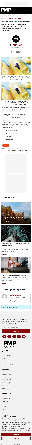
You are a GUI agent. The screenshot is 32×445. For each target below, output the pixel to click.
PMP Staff (17, 45)
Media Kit (5, 413)
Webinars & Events (8, 389)
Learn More (16, 438)
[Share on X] (14, 52)
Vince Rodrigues (15, 295)
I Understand (16, 434)
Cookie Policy (25, 430)
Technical (18, 18)
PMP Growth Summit (8, 383)
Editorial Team (6, 359)
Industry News (6, 377)
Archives (5, 407)
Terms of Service (10, 444)
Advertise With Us (7, 365)
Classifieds (5, 410)
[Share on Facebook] (12, 52)
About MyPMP (6, 356)
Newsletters (6, 398)
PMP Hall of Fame (7, 380)
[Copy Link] (20, 52)
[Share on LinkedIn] (17, 52)
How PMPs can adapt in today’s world (13, 275)
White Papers (6, 404)
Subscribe (16, 331)
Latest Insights (6, 374)
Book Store (5, 386)
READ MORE (4, 254)
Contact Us (5, 362)
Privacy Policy (2, 444)
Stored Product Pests (7, 18)
